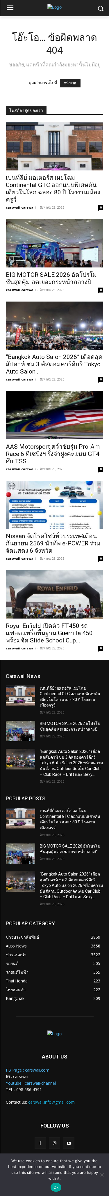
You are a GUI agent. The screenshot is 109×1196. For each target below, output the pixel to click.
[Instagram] (54, 1143)
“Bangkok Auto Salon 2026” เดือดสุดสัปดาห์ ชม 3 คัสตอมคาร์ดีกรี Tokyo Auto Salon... (54, 364)
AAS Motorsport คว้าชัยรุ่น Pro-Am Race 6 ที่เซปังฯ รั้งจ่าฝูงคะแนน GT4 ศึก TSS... (53, 454)
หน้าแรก (70, 83)
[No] (102, 1175)
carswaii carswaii (21, 207)
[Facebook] (40, 1143)
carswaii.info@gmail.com (51, 1102)
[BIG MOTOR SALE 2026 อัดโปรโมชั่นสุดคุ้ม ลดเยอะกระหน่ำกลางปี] (54, 243)
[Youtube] (68, 1143)
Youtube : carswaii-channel (31, 1083)
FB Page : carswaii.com (27, 1070)
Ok (56, 1187)
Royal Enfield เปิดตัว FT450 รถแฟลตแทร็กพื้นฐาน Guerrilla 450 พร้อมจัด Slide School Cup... (49, 633)
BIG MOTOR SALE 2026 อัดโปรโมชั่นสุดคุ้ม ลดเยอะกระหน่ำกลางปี (51, 278)
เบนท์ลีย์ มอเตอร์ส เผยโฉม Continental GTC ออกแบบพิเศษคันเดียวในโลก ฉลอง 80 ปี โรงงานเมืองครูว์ (53, 188)
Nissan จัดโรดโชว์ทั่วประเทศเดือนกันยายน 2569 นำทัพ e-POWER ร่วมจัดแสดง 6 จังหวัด (53, 543)
